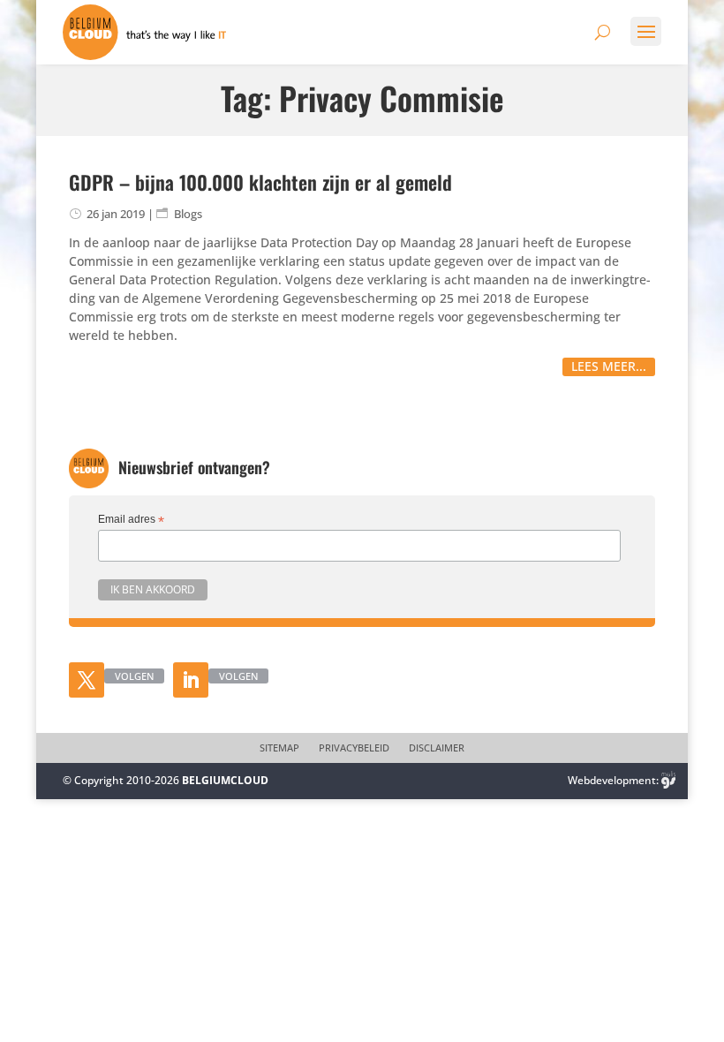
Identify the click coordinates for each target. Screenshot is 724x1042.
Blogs (188, 214)
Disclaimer (436, 748)
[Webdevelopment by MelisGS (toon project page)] (668, 780)
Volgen (134, 676)
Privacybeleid (354, 748)
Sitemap (279, 748)
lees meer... (608, 366)
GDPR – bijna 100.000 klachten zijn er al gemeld (260, 182)
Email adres (131, 520)
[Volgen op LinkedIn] (190, 680)
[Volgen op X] (86, 680)
